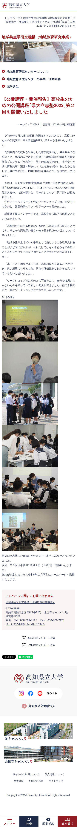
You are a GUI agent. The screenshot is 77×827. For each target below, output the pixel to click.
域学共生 (13, 86)
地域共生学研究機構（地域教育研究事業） (48, 17)
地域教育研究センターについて (28, 71)
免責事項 (19, 780)
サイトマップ (56, 780)
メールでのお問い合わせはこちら (25, 624)
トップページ (12, 17)
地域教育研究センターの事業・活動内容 (34, 79)
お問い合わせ (36, 780)
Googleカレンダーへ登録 (41, 638)
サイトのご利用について (26, 774)
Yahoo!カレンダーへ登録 (41, 644)
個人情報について (54, 774)
